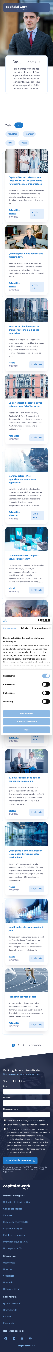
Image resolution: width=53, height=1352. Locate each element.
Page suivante (34, 1045)
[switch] (46, 684)
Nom (5, 1086)
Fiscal (10, 142)
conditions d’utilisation (26, 1169)
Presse (24, 142)
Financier (29, 134)
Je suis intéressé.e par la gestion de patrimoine (26, 1120)
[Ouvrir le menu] (45, 7)
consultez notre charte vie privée (20, 1152)
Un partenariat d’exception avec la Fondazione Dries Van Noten (25, 404)
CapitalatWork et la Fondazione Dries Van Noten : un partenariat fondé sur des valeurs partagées (25, 181)
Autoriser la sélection (26, 721)
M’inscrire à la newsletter (18, 1160)
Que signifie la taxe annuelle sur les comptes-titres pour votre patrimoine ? (25, 854)
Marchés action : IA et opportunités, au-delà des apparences (22, 479)
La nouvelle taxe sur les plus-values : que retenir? (24, 557)
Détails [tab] (24, 628)
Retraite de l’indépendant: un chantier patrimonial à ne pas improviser (24, 330)
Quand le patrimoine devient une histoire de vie (26, 255)
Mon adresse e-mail (11, 1109)
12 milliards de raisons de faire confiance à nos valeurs (24, 779)
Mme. (23, 1081)
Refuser (26, 729)
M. (16, 1081)
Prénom (6, 1097)
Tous (19, 125)
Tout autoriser (26, 713)
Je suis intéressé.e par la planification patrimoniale (27, 1124)
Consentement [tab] (10, 628)
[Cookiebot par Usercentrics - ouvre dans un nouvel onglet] (38, 620)
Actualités (12, 134)
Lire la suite (38, 214)
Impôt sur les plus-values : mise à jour (26, 929)
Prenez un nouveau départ (22, 996)
